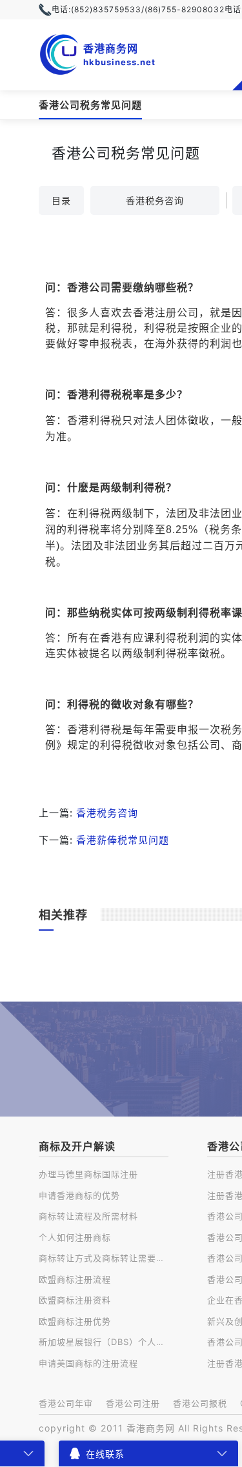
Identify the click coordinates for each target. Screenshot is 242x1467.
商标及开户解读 (77, 1146)
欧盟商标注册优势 (75, 1321)
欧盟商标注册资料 (75, 1300)
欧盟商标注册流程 (75, 1279)
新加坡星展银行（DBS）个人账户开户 (103, 1342)
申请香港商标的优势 (79, 1195)
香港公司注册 (133, 1403)
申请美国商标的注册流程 (88, 1363)
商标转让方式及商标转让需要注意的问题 (103, 1258)
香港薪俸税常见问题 (122, 840)
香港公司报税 (200, 1403)
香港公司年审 (66, 1403)
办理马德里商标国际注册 (88, 1174)
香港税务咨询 (155, 200)
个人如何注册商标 (75, 1237)
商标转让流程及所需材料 (88, 1216)
